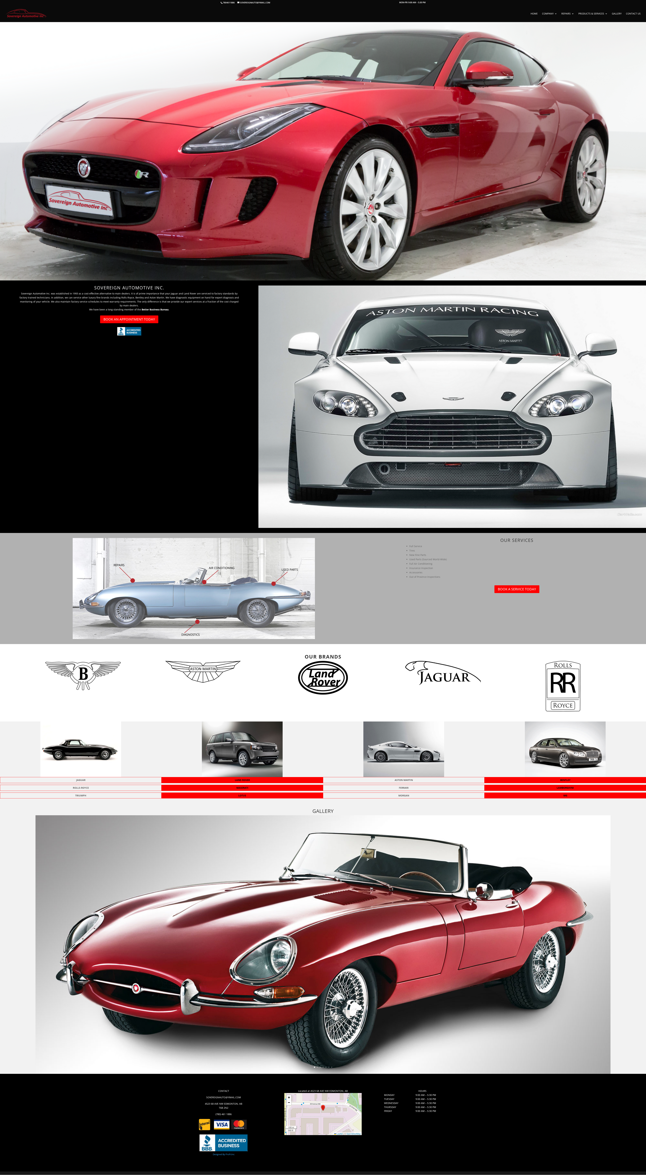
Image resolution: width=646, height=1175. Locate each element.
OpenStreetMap (353, 1133)
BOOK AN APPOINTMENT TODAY (129, 319)
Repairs (566, 13)
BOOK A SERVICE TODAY (517, 589)
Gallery (617, 13)
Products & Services (591, 13)
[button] (323, 1108)
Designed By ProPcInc (224, 1154)
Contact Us (633, 13)
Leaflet (339, 1133)
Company (548, 13)
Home (534, 13)
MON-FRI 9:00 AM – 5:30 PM (412, 3)
